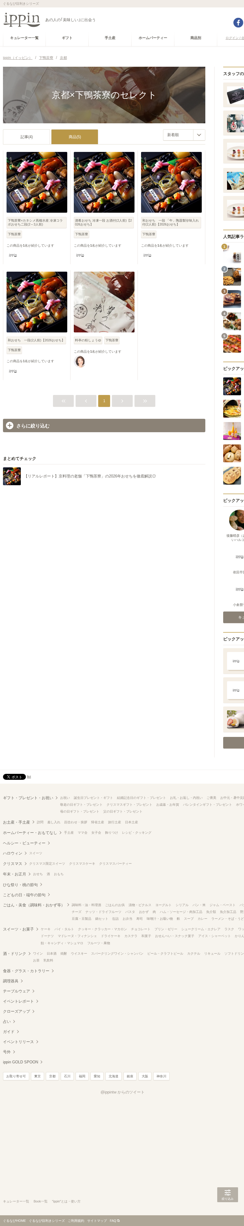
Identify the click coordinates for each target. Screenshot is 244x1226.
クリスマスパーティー (115, 863)
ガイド (9, 1031)
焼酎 (63, 953)
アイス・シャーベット (214, 936)
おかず (144, 912)
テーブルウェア (16, 991)
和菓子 (146, 936)
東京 (37, 1076)
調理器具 (10, 981)
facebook (238, 23)
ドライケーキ (111, 936)
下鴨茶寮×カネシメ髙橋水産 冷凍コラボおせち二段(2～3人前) (35, 222)
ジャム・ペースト (222, 905)
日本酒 (52, 953)
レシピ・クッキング (136, 832)
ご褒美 (211, 797)
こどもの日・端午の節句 (24, 895)
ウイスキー (79, 953)
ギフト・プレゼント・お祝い (28, 798)
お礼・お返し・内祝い (186, 797)
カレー (202, 918)
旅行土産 (114, 822)
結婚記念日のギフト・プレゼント (141, 797)
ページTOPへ (227, 1212)
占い (7, 1021)
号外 (7, 1052)
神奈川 (161, 1076)
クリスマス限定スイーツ (47, 863)
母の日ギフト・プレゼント (79, 811)
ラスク (229, 929)
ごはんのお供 (115, 905)
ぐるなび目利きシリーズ (47, 1220)
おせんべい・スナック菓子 (174, 936)
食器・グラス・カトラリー (26, 971)
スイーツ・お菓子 (18, 929)
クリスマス (12, 863)
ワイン (38, 953)
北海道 (113, 1076)
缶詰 (115, 918)
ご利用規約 (76, 1220)
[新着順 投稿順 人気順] (184, 135)
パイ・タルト (64, 929)
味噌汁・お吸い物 (160, 918)
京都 (52, 1076)
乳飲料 (48, 960)
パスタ (130, 912)
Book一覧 (41, 1201)
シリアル (182, 905)
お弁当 (127, 918)
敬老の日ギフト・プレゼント (81, 804)
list (29, 776)
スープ (189, 918)
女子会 (96, 832)
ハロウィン (12, 853)
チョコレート (141, 929)
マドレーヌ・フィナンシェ (77, 936)
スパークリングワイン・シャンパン (117, 953)
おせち (38, 874)
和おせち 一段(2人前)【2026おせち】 (36, 340)
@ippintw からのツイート (123, 1092)
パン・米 (199, 905)
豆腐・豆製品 (81, 918)
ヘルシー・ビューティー (24, 843)
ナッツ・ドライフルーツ (103, 912)
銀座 (130, 1076)
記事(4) (27, 137)
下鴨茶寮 (14, 234)
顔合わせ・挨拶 (75, 822)
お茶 (36, 960)
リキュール (212, 953)
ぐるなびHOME (14, 1220)
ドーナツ (47, 936)
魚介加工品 (228, 912)
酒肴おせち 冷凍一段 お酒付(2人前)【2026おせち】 (103, 222)
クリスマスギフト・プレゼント (129, 804)
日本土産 (131, 822)
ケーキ (46, 929)
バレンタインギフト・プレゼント (207, 804)
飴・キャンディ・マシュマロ (62, 943)
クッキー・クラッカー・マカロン (102, 929)
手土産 (69, 832)
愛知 (97, 1076)
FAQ (113, 1220)
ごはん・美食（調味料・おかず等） (34, 905)
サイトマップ (97, 1220)
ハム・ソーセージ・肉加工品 (181, 912)
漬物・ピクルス (140, 905)
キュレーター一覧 (16, 1201)
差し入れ (53, 822)
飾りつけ (111, 832)
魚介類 (211, 912)
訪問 (40, 822)
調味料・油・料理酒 (86, 905)
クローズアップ (16, 1011)
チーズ (77, 912)
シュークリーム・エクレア (200, 929)
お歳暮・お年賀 (167, 804)
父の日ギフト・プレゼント (123, 811)
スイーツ (35, 853)
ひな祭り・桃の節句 (20, 885)
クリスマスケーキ (82, 863)
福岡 (82, 1076)
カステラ (130, 936)
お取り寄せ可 (16, 1076)
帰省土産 (97, 822)
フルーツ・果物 (98, 943)
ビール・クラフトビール (165, 953)
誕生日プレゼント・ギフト (93, 797)
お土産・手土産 (16, 822)
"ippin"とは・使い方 (66, 1201)
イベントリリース (18, 1042)
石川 (67, 1076)
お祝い (65, 797)
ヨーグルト (163, 905)
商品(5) (75, 137)
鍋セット (101, 918)
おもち (59, 874)
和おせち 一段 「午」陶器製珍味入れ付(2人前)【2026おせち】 (170, 222)
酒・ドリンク (14, 953)
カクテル (193, 953)
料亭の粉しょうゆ (88, 340)
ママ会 (82, 832)
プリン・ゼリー (165, 929)
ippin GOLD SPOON (20, 1062)
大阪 (145, 1076)
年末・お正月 (14, 874)
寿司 (139, 918)
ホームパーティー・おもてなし (30, 832)
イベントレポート (18, 1001)
